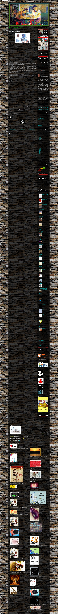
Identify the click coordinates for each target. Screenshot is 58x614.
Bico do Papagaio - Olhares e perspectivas (43, 288)
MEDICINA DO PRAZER (44, 199)
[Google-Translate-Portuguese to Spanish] (43, 64)
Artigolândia (40, 227)
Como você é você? (43, 233)
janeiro (39, 147)
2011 (38, 136)
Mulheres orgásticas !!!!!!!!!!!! (41, 124)
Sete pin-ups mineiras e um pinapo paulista (44, 269)
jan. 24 (40, 150)
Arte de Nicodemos (40, 283)
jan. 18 (40, 153)
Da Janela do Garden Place (41, 273)
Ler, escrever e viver (40, 254)
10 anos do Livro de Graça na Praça (41, 119)
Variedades (40, 107)
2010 (38, 162)
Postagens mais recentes (13, 129)
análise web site (11, 422)
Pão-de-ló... (40, 326)
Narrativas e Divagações (41, 244)
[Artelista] (44, 434)
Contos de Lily (40, 229)
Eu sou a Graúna (40, 335)
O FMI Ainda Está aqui (41, 302)
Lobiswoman (39, 117)
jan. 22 (40, 151)
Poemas (45, 108)
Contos (38, 110)
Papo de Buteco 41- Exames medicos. (15, 31)
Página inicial (23, 129)
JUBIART (40, 249)
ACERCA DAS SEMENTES (44, 211)
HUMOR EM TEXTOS (41, 198)
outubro (39, 139)
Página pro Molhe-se (44, 304)
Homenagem (42, 108)
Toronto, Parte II (40, 228)
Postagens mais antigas (32, 129)
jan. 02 (40, 160)
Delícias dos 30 (40, 327)
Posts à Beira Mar (40, 293)
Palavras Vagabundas (41, 278)
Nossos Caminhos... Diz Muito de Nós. (44, 250)
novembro (40, 138)
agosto (39, 141)
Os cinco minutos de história (44, 297)
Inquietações (40, 256)
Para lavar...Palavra (40, 295)
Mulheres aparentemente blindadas (44, 262)
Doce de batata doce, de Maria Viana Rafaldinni (44, 223)
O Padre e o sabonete (40, 125)
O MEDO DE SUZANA (41, 231)
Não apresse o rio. (39, 120)
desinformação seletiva (41, 268)
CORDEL (41, 109)
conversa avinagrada (41, 193)
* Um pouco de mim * (41, 217)
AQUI (19, 440)
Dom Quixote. (43, 309)
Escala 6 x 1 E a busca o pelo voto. (42, 209)
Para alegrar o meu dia (40, 324)
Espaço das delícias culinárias (41, 222)
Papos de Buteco (43, 106)
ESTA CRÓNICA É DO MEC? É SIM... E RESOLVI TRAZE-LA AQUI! (45, 195)
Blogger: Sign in (40, 341)
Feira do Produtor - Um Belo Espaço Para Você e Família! (44, 289)
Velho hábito (43, 314)
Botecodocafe (40, 336)
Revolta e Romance (40, 266)
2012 (38, 135)
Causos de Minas (44, 107)
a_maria (39, 261)
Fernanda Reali (40, 232)
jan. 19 (40, 152)
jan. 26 (40, 149)
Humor (39, 106)
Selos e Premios (44, 110)
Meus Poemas (44, 109)
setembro (40, 140)
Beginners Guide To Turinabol (41, 216)
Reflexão (47, 106)
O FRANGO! (39, 126)
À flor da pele (40, 345)
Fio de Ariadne (40, 215)
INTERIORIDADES (41, 210)
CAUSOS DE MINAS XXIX (41, 118)
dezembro (40, 137)
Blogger (30, 611)
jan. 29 (40, 148)
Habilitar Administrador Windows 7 (44, 319)
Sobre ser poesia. (40, 238)
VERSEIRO (40, 239)
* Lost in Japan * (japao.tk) (41, 340)
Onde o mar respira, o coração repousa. (44, 204)
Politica (47, 109)
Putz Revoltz (40, 344)
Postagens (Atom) (13, 130)
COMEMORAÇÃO (41, 110)
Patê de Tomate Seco (44, 328)
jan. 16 (40, 155)
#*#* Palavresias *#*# (41, 332)
